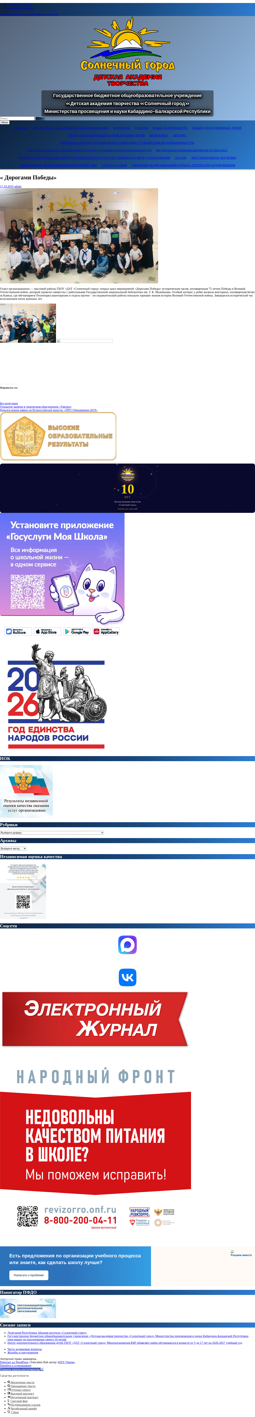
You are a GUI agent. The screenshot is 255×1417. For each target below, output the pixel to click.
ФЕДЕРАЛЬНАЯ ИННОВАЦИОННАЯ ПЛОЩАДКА (191, 150)
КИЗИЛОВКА (158, 135)
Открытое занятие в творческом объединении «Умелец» (36, 406)
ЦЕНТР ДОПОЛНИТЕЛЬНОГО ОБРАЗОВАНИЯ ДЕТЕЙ (106, 135)
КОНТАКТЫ (121, 128)
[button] (21, 1369)
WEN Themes (66, 1362)
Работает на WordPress (14, 1362)
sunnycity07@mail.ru (20, 8)
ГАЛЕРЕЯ (141, 128)
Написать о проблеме (29, 1275)
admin (17, 186)
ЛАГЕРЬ (180, 158)
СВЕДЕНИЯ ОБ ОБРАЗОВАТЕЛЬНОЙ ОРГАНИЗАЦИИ (71, 128)
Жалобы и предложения (22, 1352)
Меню (4, 122)
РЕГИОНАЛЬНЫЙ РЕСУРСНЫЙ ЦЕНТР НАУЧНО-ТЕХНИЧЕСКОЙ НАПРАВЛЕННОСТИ (90, 150)
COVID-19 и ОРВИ (114, 165)
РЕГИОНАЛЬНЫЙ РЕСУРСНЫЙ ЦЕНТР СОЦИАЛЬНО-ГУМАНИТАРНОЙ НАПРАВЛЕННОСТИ (127, 143)
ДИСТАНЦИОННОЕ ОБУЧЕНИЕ (213, 158)
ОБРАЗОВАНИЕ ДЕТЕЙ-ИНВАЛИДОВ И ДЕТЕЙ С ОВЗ (58, 165)
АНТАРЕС (180, 135)
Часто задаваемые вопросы (24, 1349)
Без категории (9, 403)
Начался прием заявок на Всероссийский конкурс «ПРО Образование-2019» (48, 410)
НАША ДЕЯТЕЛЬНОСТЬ (170, 128)
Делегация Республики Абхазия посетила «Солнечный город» (47, 1332)
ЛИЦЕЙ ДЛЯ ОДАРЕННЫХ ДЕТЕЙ (216, 128)
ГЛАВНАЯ (21, 128)
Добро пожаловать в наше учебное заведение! (29, 14)
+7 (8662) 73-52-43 (19, 4)
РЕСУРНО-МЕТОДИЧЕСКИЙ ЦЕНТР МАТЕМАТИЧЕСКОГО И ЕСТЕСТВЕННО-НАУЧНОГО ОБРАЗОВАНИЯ (94, 158)
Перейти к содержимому (16, 1365)
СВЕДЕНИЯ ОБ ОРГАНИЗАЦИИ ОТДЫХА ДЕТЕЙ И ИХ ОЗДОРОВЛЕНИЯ (183, 165)
